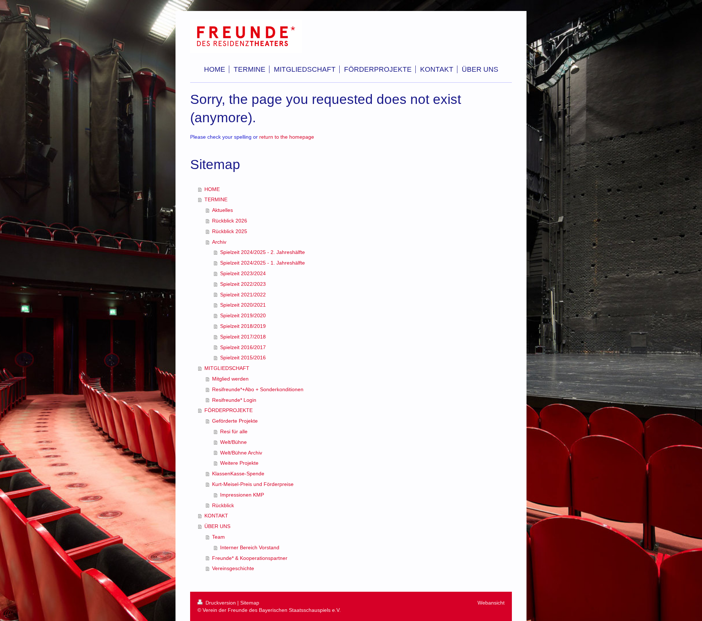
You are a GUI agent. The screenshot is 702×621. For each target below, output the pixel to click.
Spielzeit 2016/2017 (243, 347)
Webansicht (491, 603)
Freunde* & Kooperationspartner (249, 558)
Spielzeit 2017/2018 (243, 337)
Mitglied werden (230, 379)
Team (218, 537)
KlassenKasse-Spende (238, 473)
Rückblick (223, 505)
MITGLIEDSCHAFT (226, 368)
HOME (212, 189)
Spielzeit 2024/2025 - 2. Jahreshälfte (262, 252)
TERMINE (215, 199)
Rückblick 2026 (229, 221)
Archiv (219, 242)
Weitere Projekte (239, 463)
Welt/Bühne (233, 442)
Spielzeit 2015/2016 (243, 357)
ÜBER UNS (217, 526)
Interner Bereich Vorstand (249, 547)
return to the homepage (286, 137)
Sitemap (249, 603)
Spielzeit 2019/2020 (243, 315)
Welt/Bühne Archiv (241, 453)
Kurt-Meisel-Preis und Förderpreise (253, 484)
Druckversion (220, 603)
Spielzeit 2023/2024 (243, 273)
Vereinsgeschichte (233, 568)
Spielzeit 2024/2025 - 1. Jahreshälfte (262, 263)
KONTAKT (216, 516)
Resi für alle (234, 431)
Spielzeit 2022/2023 (243, 284)
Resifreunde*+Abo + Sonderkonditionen (257, 389)
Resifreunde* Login (234, 400)
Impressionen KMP (242, 495)
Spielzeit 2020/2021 (243, 305)
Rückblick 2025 (229, 231)
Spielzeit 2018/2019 (243, 326)
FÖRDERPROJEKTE (228, 410)
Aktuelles (222, 210)
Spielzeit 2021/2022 (243, 295)
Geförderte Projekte (235, 421)
